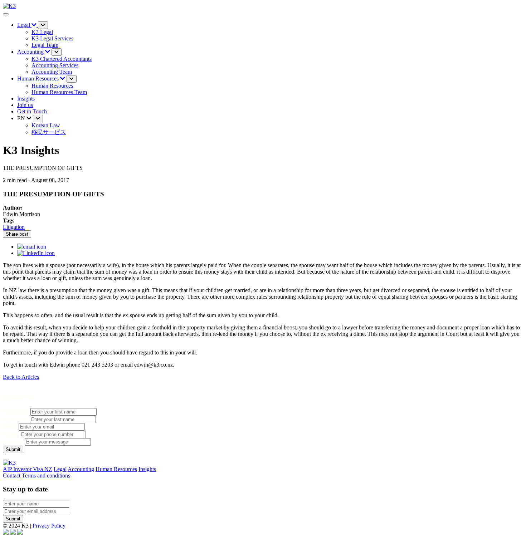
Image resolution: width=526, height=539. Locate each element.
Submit (13, 518)
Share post (17, 234)
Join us (25, 105)
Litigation (14, 227)
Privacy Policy (49, 526)
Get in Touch (32, 111)
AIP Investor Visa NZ (27, 469)
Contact (11, 475)
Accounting (81, 469)
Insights (26, 98)
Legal (60, 469)
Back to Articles (21, 377)
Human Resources (116, 469)
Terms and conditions (46, 475)
